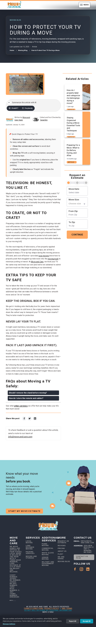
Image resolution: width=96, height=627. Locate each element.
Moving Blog (64, 561)
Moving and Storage (31, 557)
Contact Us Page (82, 557)
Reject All (72, 621)
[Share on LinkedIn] (35, 418)
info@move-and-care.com (20, 436)
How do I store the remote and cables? (26, 398)
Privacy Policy (51, 608)
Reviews (62, 545)
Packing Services (30, 552)
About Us (62, 551)
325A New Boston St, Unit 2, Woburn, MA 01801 (89, 549)
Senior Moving (45, 558)
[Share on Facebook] (24, 418)
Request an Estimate (63, 542)
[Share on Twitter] (30, 418)
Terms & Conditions (33, 608)
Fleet (60, 554)
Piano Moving (45, 544)
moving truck (53, 259)
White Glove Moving (48, 553)
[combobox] (77, 203)
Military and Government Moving (48, 563)
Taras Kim (43, 120)
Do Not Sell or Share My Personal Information (48, 610)
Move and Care (37, 262)
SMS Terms (67, 608)
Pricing (61, 548)
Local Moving (29, 542)
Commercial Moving (47, 549)
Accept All (86, 621)
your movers (44, 256)
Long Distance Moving (30, 547)
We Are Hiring (61, 557)
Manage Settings (9, 624)
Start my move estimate (24, 511)
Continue (77, 234)
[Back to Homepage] (14, 5)
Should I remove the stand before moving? (28, 393)
